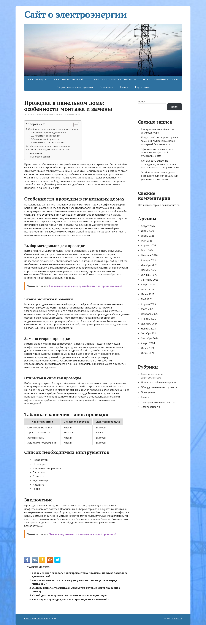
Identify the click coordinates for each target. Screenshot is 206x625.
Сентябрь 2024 (149, 338)
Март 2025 (147, 309)
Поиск (141, 101)
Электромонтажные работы (70, 79)
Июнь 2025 (147, 294)
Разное (124, 87)
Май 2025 (146, 299)
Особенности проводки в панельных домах (53, 128)
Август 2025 (148, 284)
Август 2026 (148, 226)
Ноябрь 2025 (148, 270)
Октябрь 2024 (149, 333)
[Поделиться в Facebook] (27, 560)
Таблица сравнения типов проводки (49, 145)
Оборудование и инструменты (75, 87)
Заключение (35, 153)
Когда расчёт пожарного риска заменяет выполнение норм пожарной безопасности (159, 141)
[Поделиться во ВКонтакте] (35, 560)
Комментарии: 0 (72, 114)
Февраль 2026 (149, 255)
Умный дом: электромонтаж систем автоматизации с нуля (69, 595)
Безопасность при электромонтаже (115, 79)
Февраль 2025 (149, 314)
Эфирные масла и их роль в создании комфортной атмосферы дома (157, 152)
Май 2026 (146, 240)
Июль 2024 (147, 348)
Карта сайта (142, 87)
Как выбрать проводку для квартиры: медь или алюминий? (70, 599)
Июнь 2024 (147, 353)
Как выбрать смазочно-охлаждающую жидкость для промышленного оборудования (160, 164)
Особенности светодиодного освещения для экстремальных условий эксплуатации (159, 176)
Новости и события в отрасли (160, 79)
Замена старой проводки (46, 139)
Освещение (106, 87)
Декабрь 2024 (149, 323)
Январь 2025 (148, 318)
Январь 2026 (148, 260)
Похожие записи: (41, 156)
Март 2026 (147, 250)
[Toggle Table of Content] (74, 124)
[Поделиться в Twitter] (57, 560)
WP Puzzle (176, 618)
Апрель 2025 (148, 304)
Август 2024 (148, 343)
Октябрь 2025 (149, 275)
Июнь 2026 (147, 235)
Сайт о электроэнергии (75, 14)
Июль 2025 (147, 289)
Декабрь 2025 (149, 265)
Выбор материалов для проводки (50, 132)
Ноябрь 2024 (148, 328)
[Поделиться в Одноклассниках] (42, 560)
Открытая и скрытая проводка (49, 142)
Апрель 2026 (148, 245)
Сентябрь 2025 (149, 279)
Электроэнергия (37, 79)
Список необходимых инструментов (49, 149)
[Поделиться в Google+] (50, 560)
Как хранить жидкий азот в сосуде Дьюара (157, 130)
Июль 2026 (147, 230)
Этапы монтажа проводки (46, 135)
